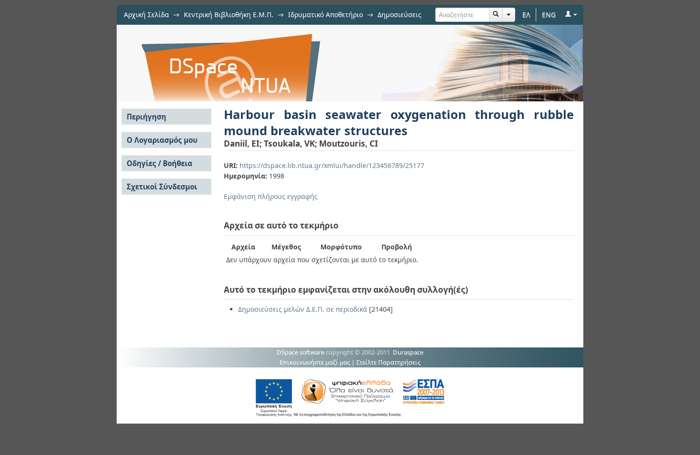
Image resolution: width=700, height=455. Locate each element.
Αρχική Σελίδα (146, 14)
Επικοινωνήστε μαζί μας (315, 362)
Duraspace (408, 352)
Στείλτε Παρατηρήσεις (388, 362)
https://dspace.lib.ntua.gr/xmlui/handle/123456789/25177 (332, 165)
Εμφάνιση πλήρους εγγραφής (271, 196)
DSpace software (300, 352)
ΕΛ (526, 14)
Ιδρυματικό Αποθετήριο (325, 14)
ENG (549, 14)
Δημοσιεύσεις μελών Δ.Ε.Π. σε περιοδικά (302, 309)
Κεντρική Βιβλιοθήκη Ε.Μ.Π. (228, 14)
